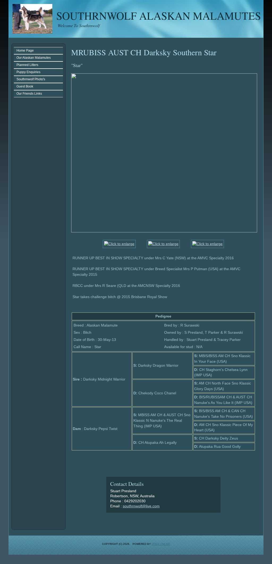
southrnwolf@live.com (141, 506)
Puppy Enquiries (28, 72)
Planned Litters (27, 65)
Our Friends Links (29, 93)
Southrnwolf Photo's (30, 79)
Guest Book (24, 86)
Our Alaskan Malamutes (33, 58)
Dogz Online (161, 543)
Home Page (25, 50)
